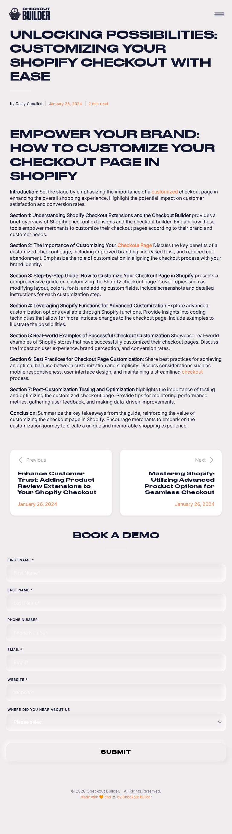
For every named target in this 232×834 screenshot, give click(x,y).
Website (18, 679)
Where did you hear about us (39, 709)
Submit (116, 752)
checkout (192, 372)
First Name (21, 560)
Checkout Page (135, 245)
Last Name (20, 590)
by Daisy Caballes (26, 103)
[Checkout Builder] (108, 14)
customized (165, 192)
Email (15, 650)
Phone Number (23, 620)
